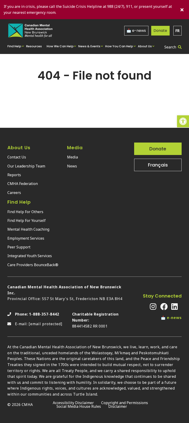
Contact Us (16, 157)
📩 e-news (136, 30)
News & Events (89, 46)
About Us (145, 46)
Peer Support (18, 247)
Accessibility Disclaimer (73, 403)
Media (72, 157)
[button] (183, 121)
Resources (34, 46)
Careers (14, 192)
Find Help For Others (25, 211)
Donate (160, 30)
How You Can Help (119, 46)
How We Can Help (60, 46)
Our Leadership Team (26, 166)
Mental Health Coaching (28, 229)
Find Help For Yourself (26, 220)
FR (177, 30)
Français (158, 165)
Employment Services (25, 238)
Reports (14, 174)
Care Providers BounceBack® (32, 264)
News (72, 166)
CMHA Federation (22, 183)
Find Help (14, 46)
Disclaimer (117, 406)
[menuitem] (15, 46)
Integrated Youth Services (29, 255)
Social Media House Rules (78, 406)
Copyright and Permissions (124, 403)
